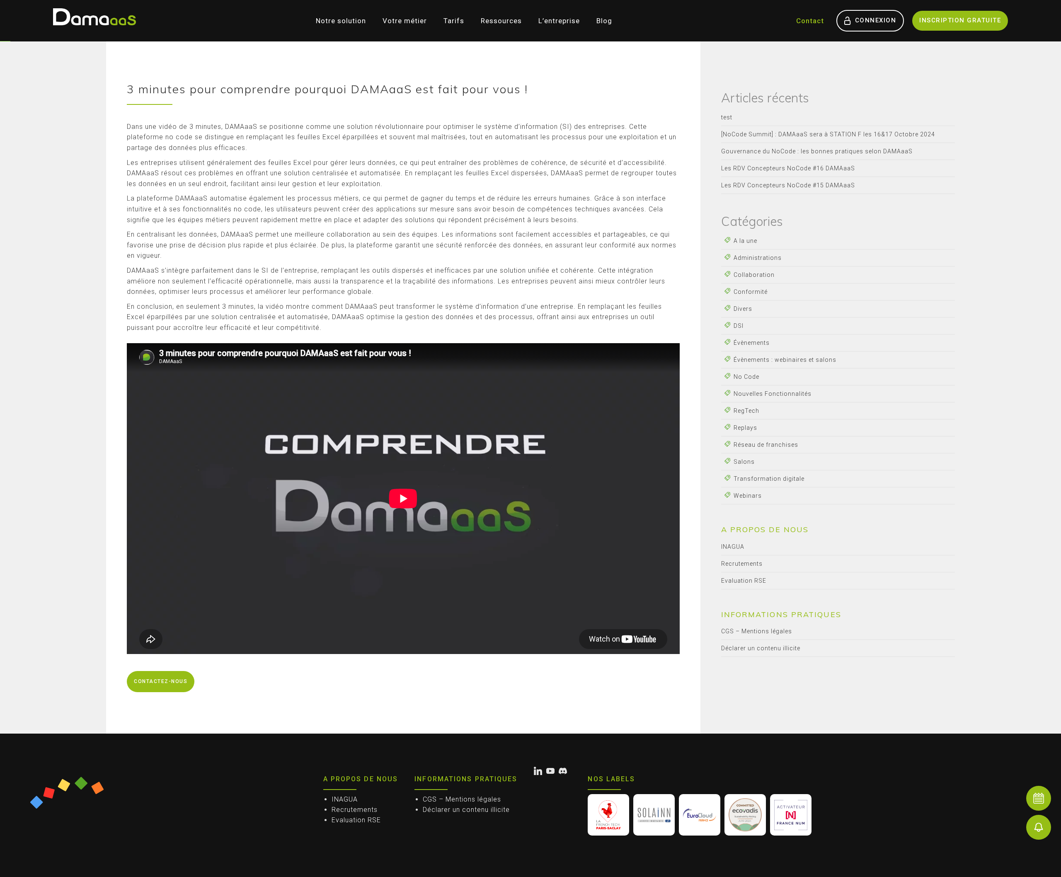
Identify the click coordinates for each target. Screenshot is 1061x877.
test (726, 117)
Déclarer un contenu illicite (760, 648)
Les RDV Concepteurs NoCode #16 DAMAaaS (788, 168)
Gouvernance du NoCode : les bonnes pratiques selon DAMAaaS (817, 151)
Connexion (875, 20)
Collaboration (754, 274)
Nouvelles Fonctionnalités (772, 393)
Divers (743, 308)
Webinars (748, 495)
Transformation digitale (769, 478)
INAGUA (732, 546)
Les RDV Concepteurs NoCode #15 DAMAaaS (788, 185)
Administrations (758, 257)
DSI (739, 325)
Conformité (751, 291)
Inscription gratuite (960, 20)
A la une (745, 240)
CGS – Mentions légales (756, 631)
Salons (744, 461)
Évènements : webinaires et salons (785, 359)
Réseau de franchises (766, 444)
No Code (746, 376)
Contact (810, 21)
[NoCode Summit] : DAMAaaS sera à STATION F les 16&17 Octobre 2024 (828, 134)
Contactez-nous (160, 681)
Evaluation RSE (743, 580)
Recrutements (742, 563)
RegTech (746, 410)
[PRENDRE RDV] (1038, 798)
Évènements (752, 342)
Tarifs (453, 21)
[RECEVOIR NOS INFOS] (1038, 827)
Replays (745, 427)
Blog (604, 21)
